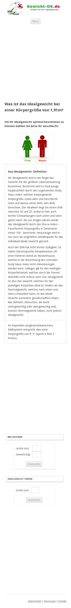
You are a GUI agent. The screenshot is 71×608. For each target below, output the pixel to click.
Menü (35, 21)
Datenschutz (34, 601)
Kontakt (62, 601)
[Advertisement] (35, 61)
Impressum (50, 601)
